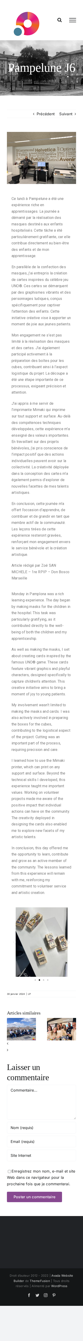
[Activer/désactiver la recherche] (59, 20)
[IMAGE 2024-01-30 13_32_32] (41, 158)
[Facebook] (29, 1295)
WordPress (59, 1286)
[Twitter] (37, 1295)
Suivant (65, 114)
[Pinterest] (54, 1295)
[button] (14, 942)
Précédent (46, 114)
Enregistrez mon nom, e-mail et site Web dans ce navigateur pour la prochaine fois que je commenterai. (41, 1177)
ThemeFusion (40, 1281)
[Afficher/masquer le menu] (72, 20)
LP (29, 994)
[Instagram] (45, 1295)
